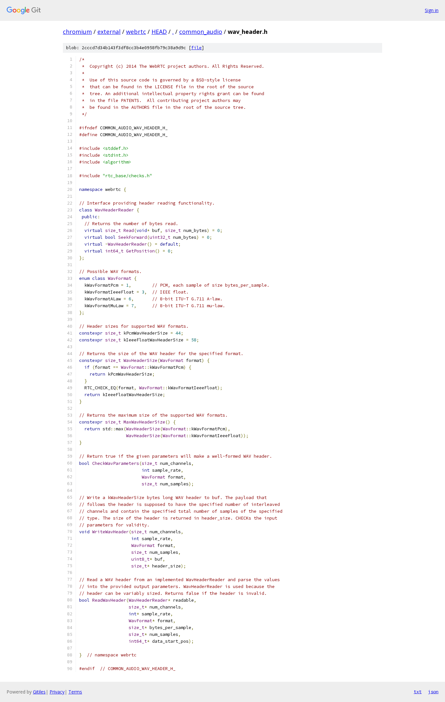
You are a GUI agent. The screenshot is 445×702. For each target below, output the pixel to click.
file (196, 47)
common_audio (200, 32)
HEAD (159, 32)
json (433, 692)
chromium (77, 32)
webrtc (136, 32)
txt (418, 692)
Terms (75, 692)
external (109, 32)
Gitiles (39, 692)
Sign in (431, 10)
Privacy (57, 692)
